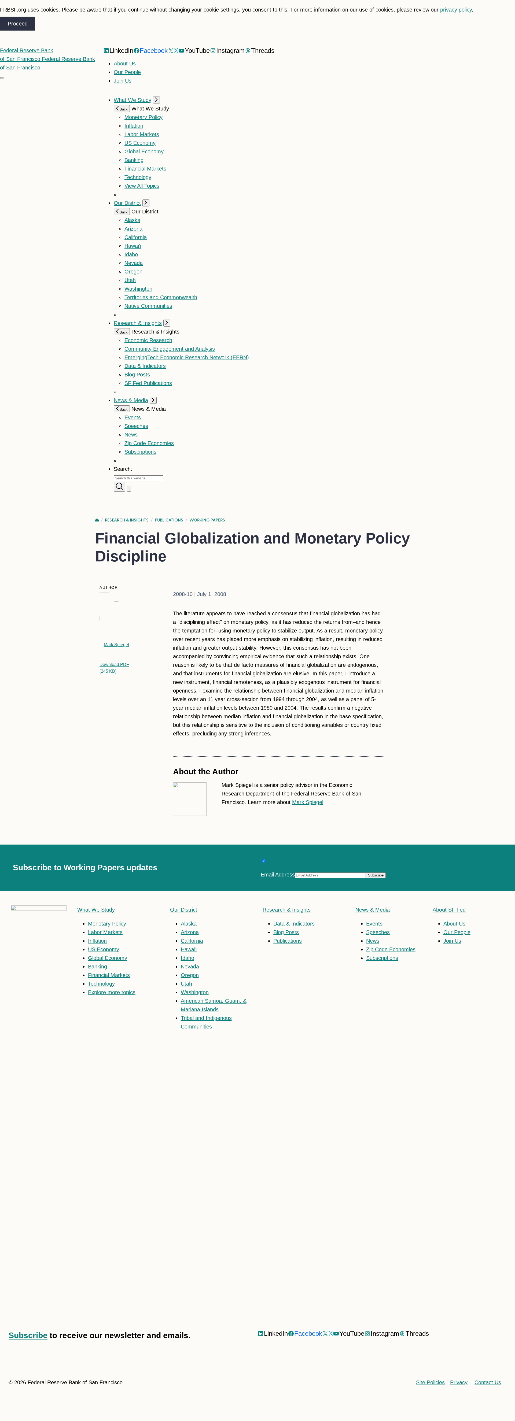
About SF (449, 910)
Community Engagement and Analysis (169, 349)
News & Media (131, 400)
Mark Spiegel (116, 644)
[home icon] (97, 520)
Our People (127, 72)
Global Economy (144, 151)
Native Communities (148, 306)
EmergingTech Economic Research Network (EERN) (186, 357)
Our (183, 910)
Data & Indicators (145, 366)
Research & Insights (138, 323)
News (131, 435)
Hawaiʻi (132, 246)
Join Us (122, 81)
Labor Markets (141, 134)
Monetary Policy (143, 117)
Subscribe (28, 1335)
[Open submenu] (156, 100)
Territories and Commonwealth (160, 297)
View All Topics (141, 186)
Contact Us (487, 1382)
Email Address (278, 875)
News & (372, 910)
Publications (169, 520)
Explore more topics (111, 992)
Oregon (133, 272)
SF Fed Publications (148, 383)
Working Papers (207, 520)
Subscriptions (382, 958)
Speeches (136, 426)
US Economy (140, 143)
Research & (287, 910)
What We (96, 910)
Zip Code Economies (149, 443)
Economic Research (148, 340)
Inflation (133, 126)
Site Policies (430, 1382)
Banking (134, 160)
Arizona (133, 229)
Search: (123, 469)
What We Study (132, 100)
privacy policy (456, 10)
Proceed (18, 24)
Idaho (131, 254)
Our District (127, 203)
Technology (137, 177)
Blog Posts (137, 375)
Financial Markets (145, 169)
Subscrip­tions (140, 452)
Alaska (132, 220)
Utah (130, 280)
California (135, 237)
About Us (125, 63)
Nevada (133, 263)
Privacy (459, 1382)
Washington (138, 289)
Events (132, 417)
